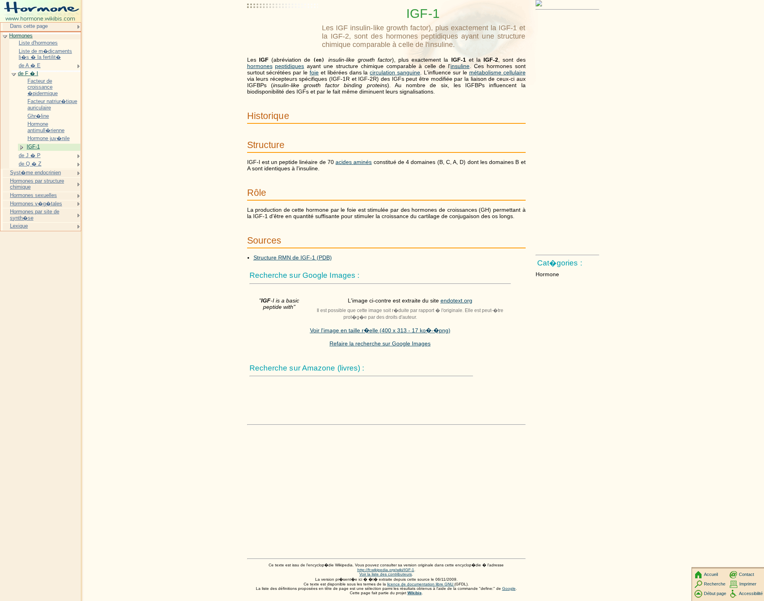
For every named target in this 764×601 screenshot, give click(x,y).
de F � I (28, 73)
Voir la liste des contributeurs (385, 574)
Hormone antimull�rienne (45, 127)
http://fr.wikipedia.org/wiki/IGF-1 (385, 570)
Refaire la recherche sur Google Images (380, 343)
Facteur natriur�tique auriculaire (52, 104)
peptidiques (289, 66)
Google (509, 588)
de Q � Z (30, 164)
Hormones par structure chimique (37, 184)
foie (314, 72)
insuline (460, 66)
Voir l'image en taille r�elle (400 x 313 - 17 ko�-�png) (380, 330)
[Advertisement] (283, 26)
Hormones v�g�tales (36, 204)
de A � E (30, 65)
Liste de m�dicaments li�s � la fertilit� (45, 54)
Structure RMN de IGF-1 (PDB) (292, 257)
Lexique (19, 226)
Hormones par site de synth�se (34, 215)
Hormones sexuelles (33, 195)
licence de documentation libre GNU (420, 584)
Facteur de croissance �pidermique (42, 87)
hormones (260, 66)
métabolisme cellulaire (497, 72)
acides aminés (353, 162)
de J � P (30, 155)
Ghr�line (38, 116)
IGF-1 (33, 147)
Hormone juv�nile (48, 138)
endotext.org (456, 300)
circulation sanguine (395, 72)
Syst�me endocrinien (35, 173)
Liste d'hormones (38, 43)
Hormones (21, 36)
